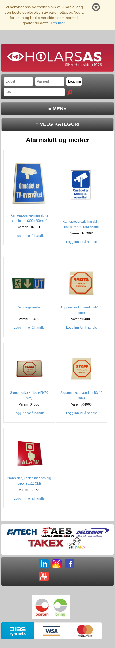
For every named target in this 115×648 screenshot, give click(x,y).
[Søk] (70, 92)
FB (69, 563)
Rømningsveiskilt (29, 307)
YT (43, 576)
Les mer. (58, 23)
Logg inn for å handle (29, 236)
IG (56, 563)
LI (43, 563)
